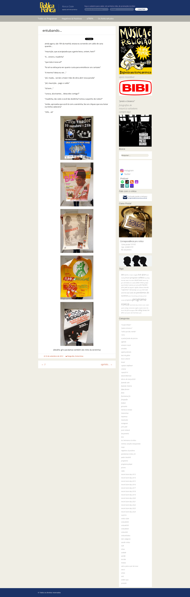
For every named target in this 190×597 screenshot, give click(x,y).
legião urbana (139, 287)
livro (122, 437)
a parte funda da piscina (129, 338)
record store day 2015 (128, 481)
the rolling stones (141, 310)
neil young (132, 290)
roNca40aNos (125, 535)
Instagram (129, 170)
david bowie (138, 280)
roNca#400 (125, 522)
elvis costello (133, 283)
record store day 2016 (128, 484)
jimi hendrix (143, 285)
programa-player (126, 464)
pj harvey (140, 296)
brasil (123, 362)
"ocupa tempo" (126, 325)
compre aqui (125, 111)
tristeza (123, 563)
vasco (123, 569)
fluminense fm (125, 396)
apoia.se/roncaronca (69, 9)
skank (144, 308)
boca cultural (125, 359)
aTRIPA (90, 18)
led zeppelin (131, 287)
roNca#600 (125, 529)
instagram (124, 423)
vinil (122, 576)
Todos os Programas (47, 18)
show (123, 549)
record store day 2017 (128, 488)
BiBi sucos (124, 275)
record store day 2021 (128, 501)
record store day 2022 (128, 505)
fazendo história (126, 386)
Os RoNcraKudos (106, 18)
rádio (123, 471)
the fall (127, 310)
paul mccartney (132, 296)
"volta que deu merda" (128, 332)
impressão (124, 420)
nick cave (139, 290)
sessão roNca (125, 542)
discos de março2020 (128, 379)
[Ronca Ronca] (47, 7)
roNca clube (125, 518)
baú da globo (125, 355)
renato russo (141, 305)
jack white (136, 285)
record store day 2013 (128, 474)
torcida (123, 559)
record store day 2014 (128, 478)
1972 (123, 335)
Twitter (127, 174)
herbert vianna (128, 285)
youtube (123, 583)
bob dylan (142, 274)
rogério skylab (139, 308)
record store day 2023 (128, 508)
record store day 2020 (128, 498)
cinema (123, 369)
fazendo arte (125, 383)
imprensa (124, 417)
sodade (123, 552)
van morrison (135, 313)
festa (122, 393)
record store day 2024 (128, 512)
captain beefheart (127, 366)
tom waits (127, 313)
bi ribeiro (131, 275)
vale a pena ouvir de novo (129, 566)
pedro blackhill (126, 457)
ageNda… (106, 364)
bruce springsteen (131, 278)
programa (128, 300)
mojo (123, 447)
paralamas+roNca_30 (128, 454)
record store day (134, 305)
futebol (123, 403)
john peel (124, 287)
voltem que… (125, 580)
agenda (123, 342)
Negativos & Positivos (72, 18)
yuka (140, 313)
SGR (122, 546)
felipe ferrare (125, 389)
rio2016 (123, 515)
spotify (123, 556)
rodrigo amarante (129, 308)
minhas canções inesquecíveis (131, 444)
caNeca (141, 277)
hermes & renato (126, 410)
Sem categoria (125, 539)
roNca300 (124, 532)
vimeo (123, 573)
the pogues (132, 310)
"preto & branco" (126, 328)
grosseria (124, 406)
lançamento (125, 434)
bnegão (136, 275)
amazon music (126, 345)
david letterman (126, 376)
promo (123, 468)
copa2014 (124, 372)
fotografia (70, 356)
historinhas (79, 356)
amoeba (124, 349)
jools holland (125, 430)
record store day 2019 (128, 495)
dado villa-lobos (130, 280)
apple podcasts (126, 352)
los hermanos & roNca (128, 440)
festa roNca (140, 283)
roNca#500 (125, 525)
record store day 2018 (128, 491)
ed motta (126, 283)
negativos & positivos (128, 451)
